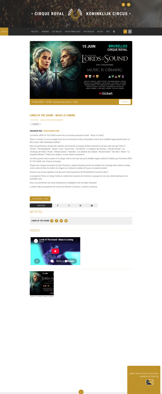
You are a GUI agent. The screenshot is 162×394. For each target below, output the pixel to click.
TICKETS (124, 102)
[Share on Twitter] (69, 205)
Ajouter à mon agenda (52, 120)
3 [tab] (145, 391)
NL (130, 31)
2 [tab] (142, 391)
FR (125, 31)
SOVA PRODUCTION (51, 131)
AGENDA (45, 31)
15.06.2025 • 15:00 (40, 199)
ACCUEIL (35, 31)
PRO (108, 31)
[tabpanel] (144, 379)
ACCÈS (100, 31)
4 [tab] (149, 391)
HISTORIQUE (89, 31)
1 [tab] (139, 391)
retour (4, 32)
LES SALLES (57, 31)
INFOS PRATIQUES (72, 31)
